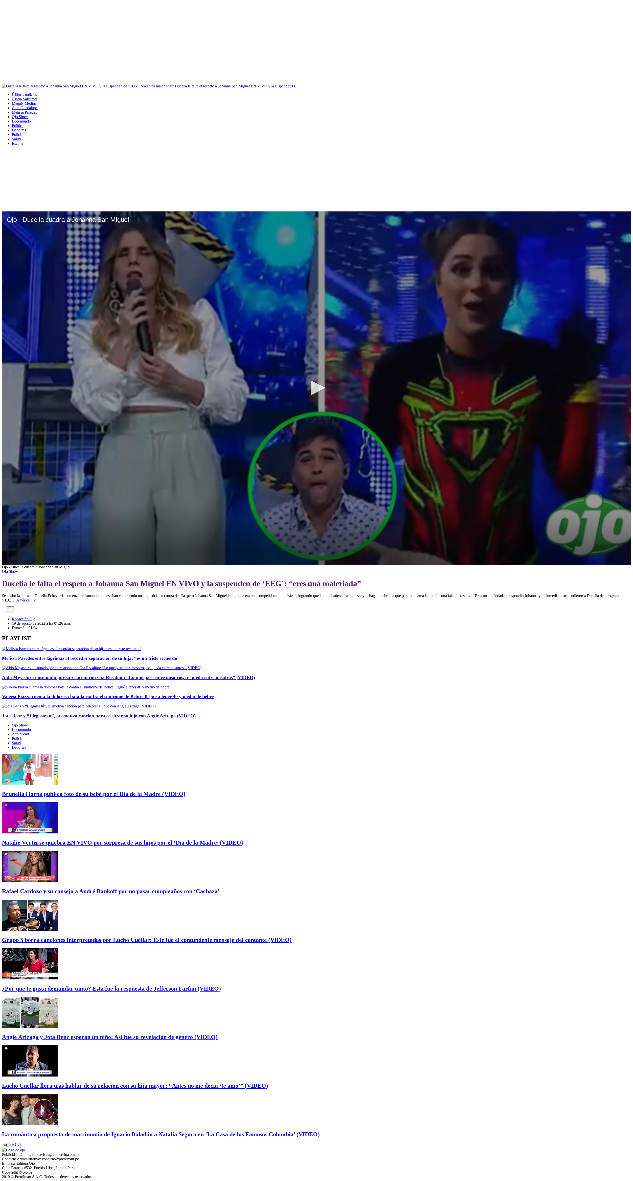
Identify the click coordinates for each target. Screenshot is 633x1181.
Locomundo (21, 121)
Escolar (17, 143)
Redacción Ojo (23, 619)
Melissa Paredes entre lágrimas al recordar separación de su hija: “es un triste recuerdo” (91, 658)
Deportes (19, 130)
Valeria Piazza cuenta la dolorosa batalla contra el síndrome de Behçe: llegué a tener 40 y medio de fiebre (108, 696)
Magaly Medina (24, 103)
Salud (16, 139)
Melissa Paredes (24, 112)
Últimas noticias (24, 94)
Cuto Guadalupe (25, 108)
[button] (316, 388)
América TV (26, 600)
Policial (17, 134)
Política (17, 126)
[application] (316, 388)
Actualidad (20, 734)
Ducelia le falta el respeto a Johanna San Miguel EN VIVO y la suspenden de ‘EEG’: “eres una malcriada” (181, 583)
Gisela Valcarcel (24, 99)
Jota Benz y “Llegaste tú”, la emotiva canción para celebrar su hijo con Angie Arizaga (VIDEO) (99, 715)
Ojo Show (20, 117)
